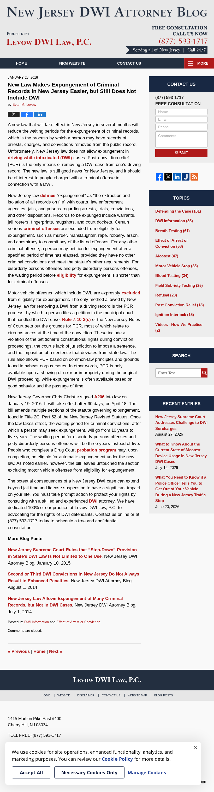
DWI (93, 501)
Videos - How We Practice (178, 327)
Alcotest (166, 256)
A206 (99, 396)
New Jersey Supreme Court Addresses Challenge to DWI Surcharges (181, 422)
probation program (96, 450)
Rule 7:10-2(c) (76, 319)
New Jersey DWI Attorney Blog (49, 39)
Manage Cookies (147, 772)
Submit (181, 153)
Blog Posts (163, 695)
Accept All (31, 772)
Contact (129, 63)
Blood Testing (171, 275)
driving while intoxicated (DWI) (40, 157)
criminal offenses (41, 228)
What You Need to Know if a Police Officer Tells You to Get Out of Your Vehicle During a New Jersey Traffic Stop (180, 489)
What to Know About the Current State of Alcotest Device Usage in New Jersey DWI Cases (181, 453)
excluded (131, 292)
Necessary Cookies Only (89, 772)
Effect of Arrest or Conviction (78, 622)
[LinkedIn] (177, 177)
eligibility (66, 275)
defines (47, 195)
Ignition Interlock (174, 314)
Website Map (137, 695)
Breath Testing (172, 230)
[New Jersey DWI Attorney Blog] (107, 13)
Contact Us (111, 695)
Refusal (166, 295)
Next (55, 651)
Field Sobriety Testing (179, 285)
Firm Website (72, 63)
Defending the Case (178, 211)
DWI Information (36, 622)
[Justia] (185, 177)
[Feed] (194, 177)
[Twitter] (168, 177)
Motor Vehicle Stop (176, 266)
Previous (19, 651)
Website (63, 695)
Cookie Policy (117, 759)
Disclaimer (85, 695)
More (202, 63)
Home (21, 63)
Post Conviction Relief (179, 305)
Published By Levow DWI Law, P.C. (166, 40)
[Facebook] (159, 177)
